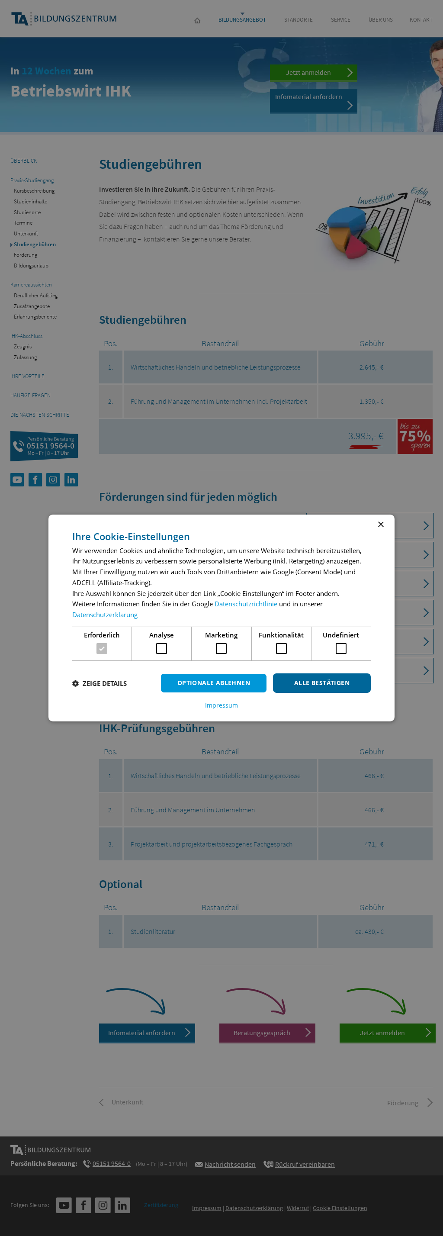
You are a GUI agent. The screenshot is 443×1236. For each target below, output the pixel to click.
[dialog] (221, 618)
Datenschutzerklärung (105, 614)
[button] (99, 683)
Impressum (221, 705)
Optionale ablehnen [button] (213, 683)
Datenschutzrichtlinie (246, 603)
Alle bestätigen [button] (322, 683)
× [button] (380, 524)
